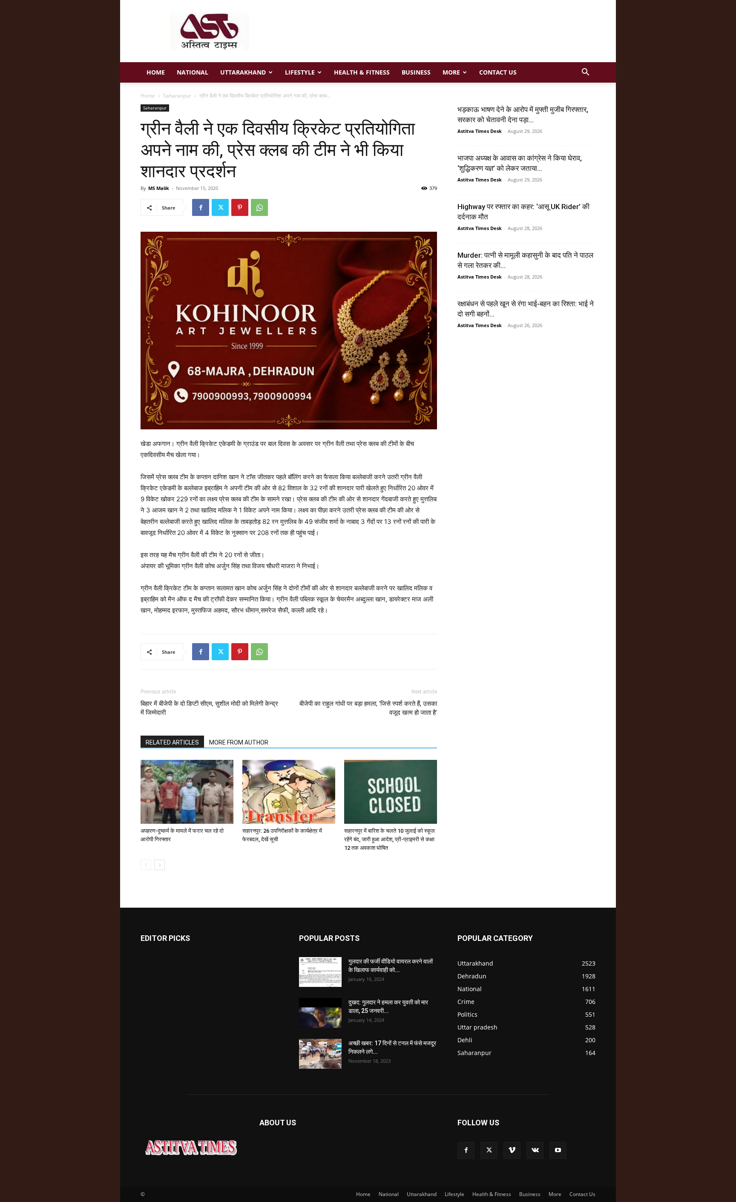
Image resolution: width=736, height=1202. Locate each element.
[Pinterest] (239, 207)
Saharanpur (177, 95)
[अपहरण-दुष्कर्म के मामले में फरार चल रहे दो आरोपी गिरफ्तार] (187, 792)
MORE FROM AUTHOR (238, 742)
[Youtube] (557, 1150)
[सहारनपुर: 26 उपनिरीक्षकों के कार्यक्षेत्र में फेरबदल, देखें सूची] (288, 792)
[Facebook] (200, 207)
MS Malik (158, 188)
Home (156, 72)
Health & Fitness (362, 72)
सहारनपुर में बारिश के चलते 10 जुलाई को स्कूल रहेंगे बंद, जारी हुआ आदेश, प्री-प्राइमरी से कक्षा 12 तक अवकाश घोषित (389, 839)
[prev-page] (146, 865)
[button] (585, 73)
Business (416, 72)
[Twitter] (220, 207)
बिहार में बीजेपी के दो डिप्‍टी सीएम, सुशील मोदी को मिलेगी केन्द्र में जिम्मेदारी (209, 708)
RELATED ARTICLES (172, 742)
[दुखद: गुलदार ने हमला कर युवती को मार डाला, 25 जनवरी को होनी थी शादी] (320, 1013)
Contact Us (498, 72)
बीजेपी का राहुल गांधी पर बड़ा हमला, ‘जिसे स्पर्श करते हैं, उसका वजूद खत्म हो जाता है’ (368, 708)
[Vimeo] (511, 1150)
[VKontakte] (534, 1150)
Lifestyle (300, 72)
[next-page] (159, 865)
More (451, 72)
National (192, 72)
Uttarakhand (243, 72)
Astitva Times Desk (479, 131)
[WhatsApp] (259, 207)
